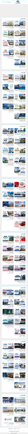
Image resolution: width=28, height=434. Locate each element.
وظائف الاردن (21, 351)
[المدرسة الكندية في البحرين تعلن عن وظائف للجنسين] (8, 411)
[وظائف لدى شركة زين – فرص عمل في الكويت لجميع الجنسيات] (8, 313)
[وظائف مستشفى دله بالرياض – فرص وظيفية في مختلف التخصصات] (8, 142)
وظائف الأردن (23, 341)
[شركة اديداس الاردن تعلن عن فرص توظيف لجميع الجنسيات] (19, 347)
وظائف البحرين (23, 395)
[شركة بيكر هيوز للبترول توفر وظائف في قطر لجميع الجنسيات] (8, 240)
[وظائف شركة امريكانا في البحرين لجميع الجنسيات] (8, 401)
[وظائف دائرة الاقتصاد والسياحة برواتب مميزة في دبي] (8, 44)
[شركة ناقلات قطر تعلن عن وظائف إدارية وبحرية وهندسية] (19, 269)
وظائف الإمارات (23, 18)
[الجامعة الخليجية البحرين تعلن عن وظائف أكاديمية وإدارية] (19, 401)
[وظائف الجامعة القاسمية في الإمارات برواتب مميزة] (8, 25)
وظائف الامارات (20, 38)
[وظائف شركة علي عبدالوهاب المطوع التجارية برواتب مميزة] (8, 303)
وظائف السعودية (22, 126)
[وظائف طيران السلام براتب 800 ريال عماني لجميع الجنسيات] (19, 117)
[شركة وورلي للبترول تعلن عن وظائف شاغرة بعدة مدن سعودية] (8, 132)
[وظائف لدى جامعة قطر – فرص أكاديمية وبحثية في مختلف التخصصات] (8, 259)
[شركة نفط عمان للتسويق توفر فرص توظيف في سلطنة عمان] (8, 88)
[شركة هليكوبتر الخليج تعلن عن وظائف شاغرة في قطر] (19, 259)
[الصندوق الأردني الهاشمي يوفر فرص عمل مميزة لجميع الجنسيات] (19, 386)
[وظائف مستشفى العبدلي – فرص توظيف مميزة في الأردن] (19, 357)
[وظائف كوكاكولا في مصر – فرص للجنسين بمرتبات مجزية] (19, 186)
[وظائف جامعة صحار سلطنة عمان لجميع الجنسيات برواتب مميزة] (19, 108)
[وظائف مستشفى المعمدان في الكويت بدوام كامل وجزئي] (19, 294)
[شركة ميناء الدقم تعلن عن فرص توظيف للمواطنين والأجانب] (8, 108)
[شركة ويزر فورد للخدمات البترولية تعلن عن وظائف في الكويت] (19, 332)
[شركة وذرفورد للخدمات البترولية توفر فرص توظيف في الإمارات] (19, 44)
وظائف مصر (23, 180)
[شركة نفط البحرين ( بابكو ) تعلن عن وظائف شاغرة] (19, 421)
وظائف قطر (23, 233)
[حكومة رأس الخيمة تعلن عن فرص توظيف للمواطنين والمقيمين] (19, 54)
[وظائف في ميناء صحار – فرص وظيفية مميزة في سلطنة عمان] (19, 88)
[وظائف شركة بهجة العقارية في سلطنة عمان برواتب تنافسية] (19, 78)
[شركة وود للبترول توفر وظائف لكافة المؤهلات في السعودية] (19, 161)
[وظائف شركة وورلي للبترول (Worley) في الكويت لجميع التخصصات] (19, 313)
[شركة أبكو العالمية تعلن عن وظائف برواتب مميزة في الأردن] (19, 367)
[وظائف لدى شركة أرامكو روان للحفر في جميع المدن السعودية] (8, 152)
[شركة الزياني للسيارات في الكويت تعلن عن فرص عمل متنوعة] (19, 323)
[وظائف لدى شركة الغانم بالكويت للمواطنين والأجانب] (19, 303)
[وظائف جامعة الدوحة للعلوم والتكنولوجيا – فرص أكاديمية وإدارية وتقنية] (19, 279)
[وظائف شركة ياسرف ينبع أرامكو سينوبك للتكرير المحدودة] (19, 132)
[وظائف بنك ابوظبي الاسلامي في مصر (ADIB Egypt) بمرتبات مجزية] (8, 186)
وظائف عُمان (23, 72)
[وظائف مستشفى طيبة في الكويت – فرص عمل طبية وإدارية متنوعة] (8, 323)
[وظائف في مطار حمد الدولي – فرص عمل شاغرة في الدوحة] (8, 269)
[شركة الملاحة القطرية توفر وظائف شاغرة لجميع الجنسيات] (8, 249)
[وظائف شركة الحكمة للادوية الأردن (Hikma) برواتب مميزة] (8, 357)
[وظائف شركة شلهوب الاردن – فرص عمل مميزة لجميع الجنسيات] (19, 377)
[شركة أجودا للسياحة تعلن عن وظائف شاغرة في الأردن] (8, 347)
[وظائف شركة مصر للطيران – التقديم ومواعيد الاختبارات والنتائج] (8, 196)
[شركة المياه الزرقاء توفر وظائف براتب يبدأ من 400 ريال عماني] (8, 98)
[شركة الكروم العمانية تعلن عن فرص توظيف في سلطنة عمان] (19, 98)
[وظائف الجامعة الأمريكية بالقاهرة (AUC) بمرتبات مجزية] (8, 215)
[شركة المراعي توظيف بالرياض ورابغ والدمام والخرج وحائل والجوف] (19, 171)
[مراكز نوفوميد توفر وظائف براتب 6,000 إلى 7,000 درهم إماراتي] (19, 64)
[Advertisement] (14, 10)
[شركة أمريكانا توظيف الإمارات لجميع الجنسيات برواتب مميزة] (8, 54)
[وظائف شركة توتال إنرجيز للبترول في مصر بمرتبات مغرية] (19, 205)
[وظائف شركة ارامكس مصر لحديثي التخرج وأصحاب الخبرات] (19, 225)
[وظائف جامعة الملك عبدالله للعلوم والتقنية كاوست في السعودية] (19, 142)
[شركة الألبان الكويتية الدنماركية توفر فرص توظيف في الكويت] (8, 294)
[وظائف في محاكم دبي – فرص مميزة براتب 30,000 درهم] (19, 34)
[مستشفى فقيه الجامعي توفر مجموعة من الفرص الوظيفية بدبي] (19, 25)
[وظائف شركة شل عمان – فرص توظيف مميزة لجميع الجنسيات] (8, 78)
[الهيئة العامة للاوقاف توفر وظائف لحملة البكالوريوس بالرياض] (19, 152)
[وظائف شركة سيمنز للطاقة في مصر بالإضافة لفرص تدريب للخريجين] (19, 215)
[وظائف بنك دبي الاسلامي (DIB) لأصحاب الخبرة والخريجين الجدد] (8, 34)
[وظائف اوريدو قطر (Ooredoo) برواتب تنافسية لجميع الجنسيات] (19, 240)
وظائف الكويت (23, 287)
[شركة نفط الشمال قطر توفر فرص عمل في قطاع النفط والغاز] (19, 249)
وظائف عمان (20, 82)
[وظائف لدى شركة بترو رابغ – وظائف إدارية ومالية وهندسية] (8, 161)
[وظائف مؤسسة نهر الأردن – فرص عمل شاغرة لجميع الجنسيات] (8, 367)
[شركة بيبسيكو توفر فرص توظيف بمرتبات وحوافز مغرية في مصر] (8, 205)
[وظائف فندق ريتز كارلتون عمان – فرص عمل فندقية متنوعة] (8, 377)
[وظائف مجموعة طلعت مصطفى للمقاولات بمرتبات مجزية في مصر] (19, 196)
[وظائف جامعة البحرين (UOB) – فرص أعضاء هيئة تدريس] (19, 411)
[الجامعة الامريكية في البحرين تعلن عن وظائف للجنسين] (8, 421)
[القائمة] (25, 2)
